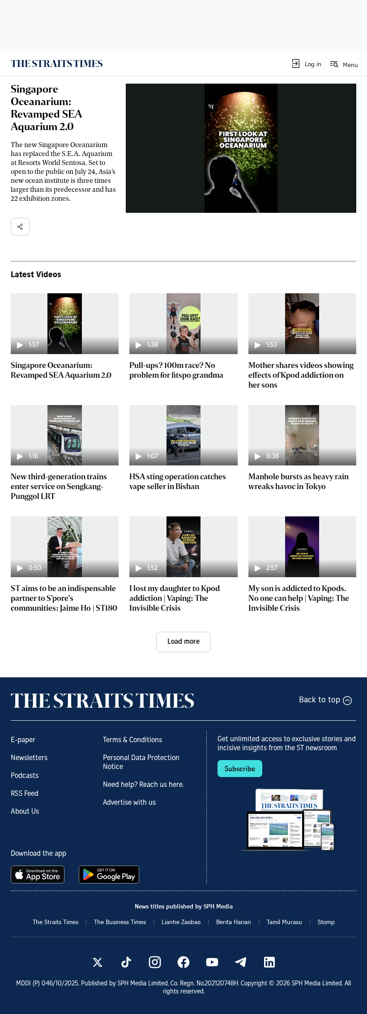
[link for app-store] (39, 874)
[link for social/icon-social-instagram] (155, 962)
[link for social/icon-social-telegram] (241, 962)
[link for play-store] (110, 874)
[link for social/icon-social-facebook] (183, 962)
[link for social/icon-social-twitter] (97, 962)
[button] (306, 63)
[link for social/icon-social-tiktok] (126, 962)
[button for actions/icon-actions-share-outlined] (20, 227)
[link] (56, 63)
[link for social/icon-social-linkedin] (269, 962)
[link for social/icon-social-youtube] (212, 962)
